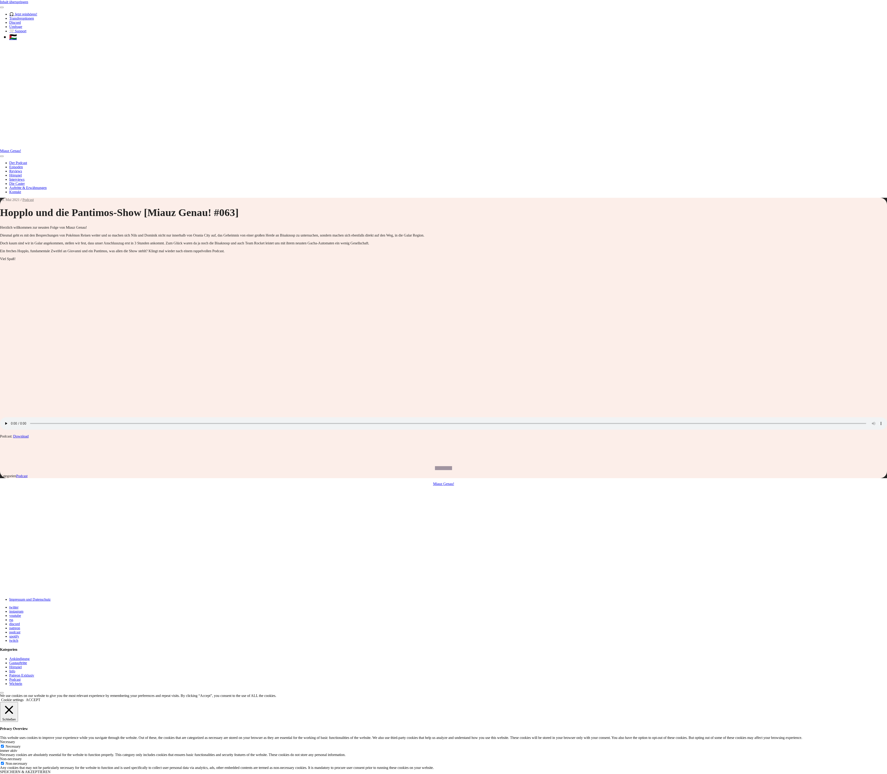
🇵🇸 (13, 36)
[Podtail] (443, 468)
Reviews (15, 171)
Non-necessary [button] (11, 759)
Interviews (16, 179)
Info (12, 671)
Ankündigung (19, 659)
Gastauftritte (18, 663)
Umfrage (15, 27)
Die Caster (17, 184)
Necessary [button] (7, 742)
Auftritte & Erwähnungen (28, 188)
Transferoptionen (21, 18)
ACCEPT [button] (33, 700)
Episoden (16, 167)
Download (21, 436)
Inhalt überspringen (14, 2)
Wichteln (15, 684)
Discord (15, 22)
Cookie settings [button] (12, 700)
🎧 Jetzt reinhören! (23, 14)
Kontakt (15, 192)
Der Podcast (18, 163)
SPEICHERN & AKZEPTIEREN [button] (25, 772)
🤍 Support (17, 31)
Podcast (28, 200)
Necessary (13, 746)
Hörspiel (15, 175)
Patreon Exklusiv (21, 675)
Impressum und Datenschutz (30, 599)
